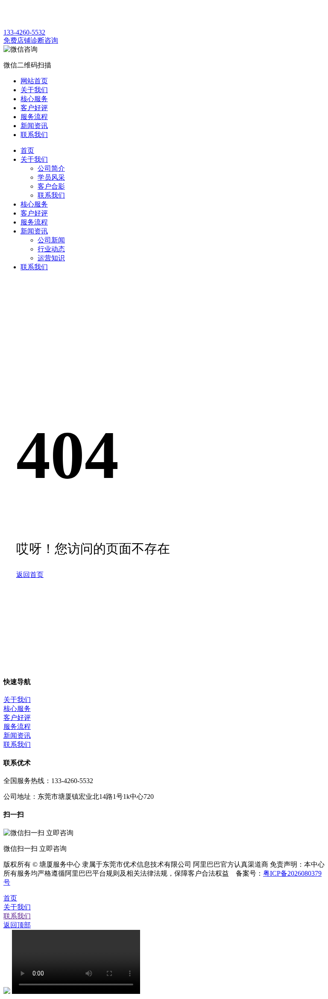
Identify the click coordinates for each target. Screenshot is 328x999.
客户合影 (51, 186)
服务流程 (34, 222)
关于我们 (34, 159)
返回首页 (30, 574)
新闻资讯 (34, 231)
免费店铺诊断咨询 (30, 40)
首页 (27, 150)
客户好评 (34, 213)
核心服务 (34, 204)
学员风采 (51, 177)
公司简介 (51, 168)
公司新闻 (51, 240)
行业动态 (51, 249)
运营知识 (51, 258)
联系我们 (51, 195)
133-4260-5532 (24, 32)
